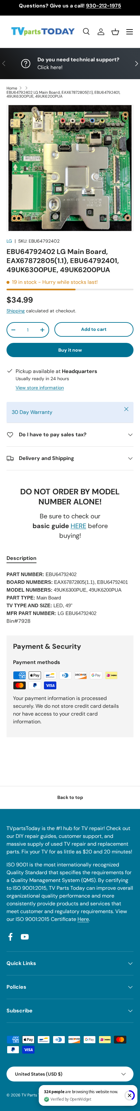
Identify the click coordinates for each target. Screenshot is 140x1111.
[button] (115, 32)
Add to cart (93, 329)
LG (9, 241)
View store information (40, 388)
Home (12, 88)
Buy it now (70, 350)
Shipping (16, 311)
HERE (78, 526)
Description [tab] (21, 558)
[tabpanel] (70, 598)
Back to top (70, 797)
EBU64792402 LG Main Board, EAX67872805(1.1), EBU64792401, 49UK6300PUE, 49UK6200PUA (63, 94)
